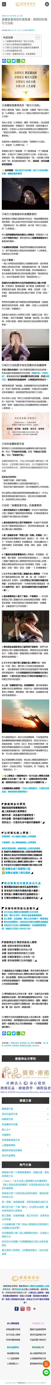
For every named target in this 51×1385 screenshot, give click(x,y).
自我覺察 (7, 1045)
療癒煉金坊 (32, 30)
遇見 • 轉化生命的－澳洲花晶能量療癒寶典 (23, 915)
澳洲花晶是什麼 (10, 1113)
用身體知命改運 (10, 1124)
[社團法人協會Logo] (25, 1086)
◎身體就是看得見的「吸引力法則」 (20, 41)
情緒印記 (36, 372)
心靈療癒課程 (8, 1145)
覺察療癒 (13, 16)
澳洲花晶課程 (8, 1155)
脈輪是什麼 (7, 1119)
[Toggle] (47, 1108)
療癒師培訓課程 (25, 1045)
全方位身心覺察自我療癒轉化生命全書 (21, 911)
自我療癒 (15, 1045)
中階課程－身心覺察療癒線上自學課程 (19, 842)
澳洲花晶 (35, 1045)
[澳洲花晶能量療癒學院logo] (25, 1072)
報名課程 (46, 1364)
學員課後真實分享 (11, 1139)
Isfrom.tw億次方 (40, 1383)
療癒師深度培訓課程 (12, 1150)
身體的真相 (5, 16)
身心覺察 (20, 16)
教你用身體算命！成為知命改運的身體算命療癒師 (26, 921)
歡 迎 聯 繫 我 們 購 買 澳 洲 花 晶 (22, 883)
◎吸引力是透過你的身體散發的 (18, 44)
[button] (4, 4)
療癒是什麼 (7, 1108)
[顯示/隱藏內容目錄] (36, 37)
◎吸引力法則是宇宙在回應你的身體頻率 (22, 47)
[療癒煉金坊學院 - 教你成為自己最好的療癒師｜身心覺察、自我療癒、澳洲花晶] (25, 4)
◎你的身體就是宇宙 (13, 50)
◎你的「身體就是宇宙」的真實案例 (20, 53)
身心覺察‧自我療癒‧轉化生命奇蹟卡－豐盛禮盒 (26, 918)
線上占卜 (6, 1129)
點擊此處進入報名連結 (17, 872)
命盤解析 (6, 1134)
